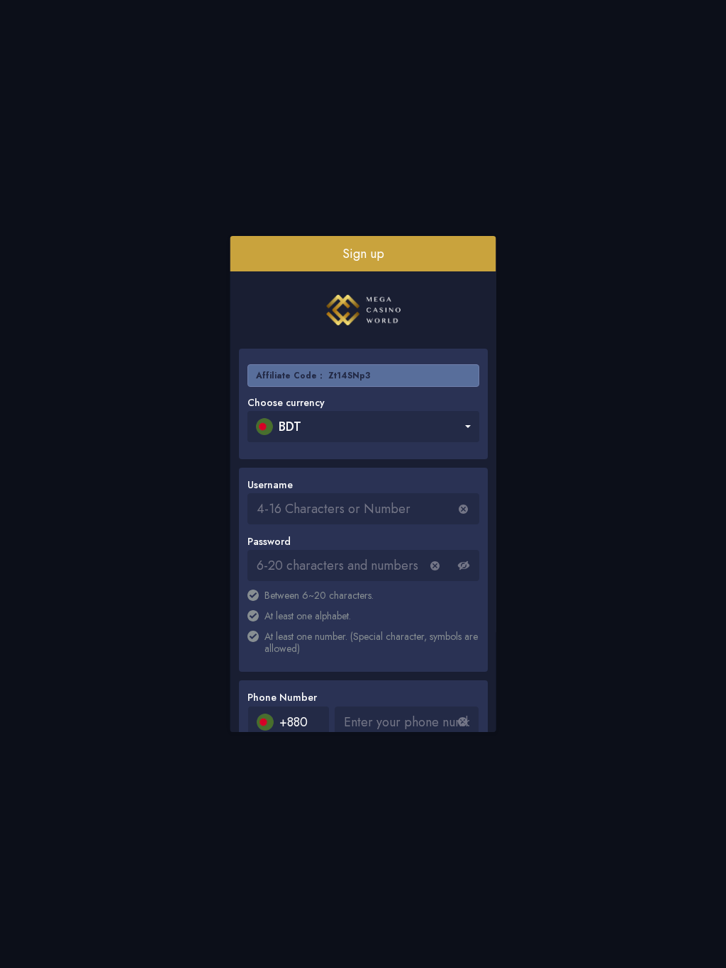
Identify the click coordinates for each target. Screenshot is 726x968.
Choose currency (286, 402)
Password (269, 541)
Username (270, 485)
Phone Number (282, 697)
